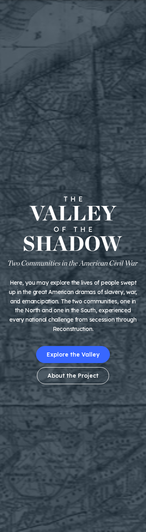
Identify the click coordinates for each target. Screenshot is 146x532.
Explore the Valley (73, 354)
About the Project (73, 375)
